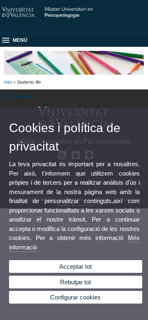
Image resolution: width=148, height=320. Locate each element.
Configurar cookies (75, 297)
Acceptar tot (75, 266)
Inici (8, 82)
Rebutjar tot (75, 282)
